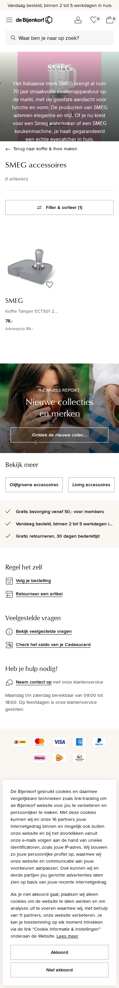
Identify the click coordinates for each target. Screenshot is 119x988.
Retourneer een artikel (39, 593)
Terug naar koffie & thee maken (45, 148)
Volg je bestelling (33, 580)
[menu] (9, 20)
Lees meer (67, 936)
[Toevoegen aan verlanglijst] (49, 285)
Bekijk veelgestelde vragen (44, 631)
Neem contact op (34, 682)
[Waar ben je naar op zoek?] (13, 38)
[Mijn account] (78, 20)
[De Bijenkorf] (34, 20)
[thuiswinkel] (79, 761)
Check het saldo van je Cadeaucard (53, 644)
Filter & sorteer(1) (64, 207)
